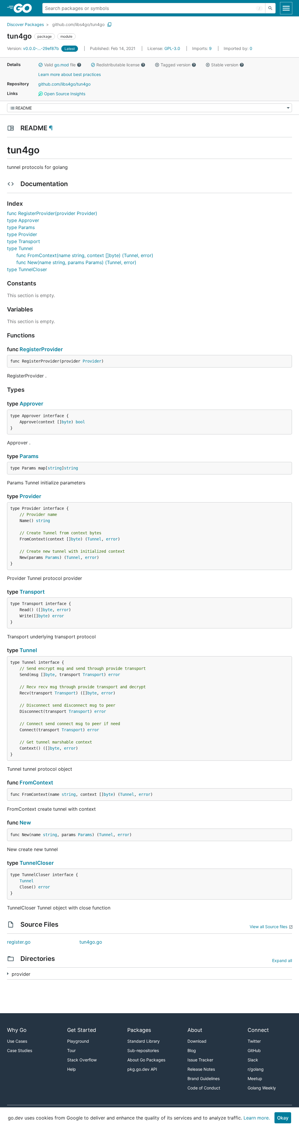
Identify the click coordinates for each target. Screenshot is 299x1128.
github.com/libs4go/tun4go (78, 24)
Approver (31, 404)
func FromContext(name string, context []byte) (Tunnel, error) (84, 255)
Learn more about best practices (69, 74)
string (55, 468)
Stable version (224, 64)
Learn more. (257, 1118)
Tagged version (175, 64)
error (112, 539)
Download (196, 1041)
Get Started (81, 1030)
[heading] (24, 8)
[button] (40, 65)
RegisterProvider (41, 349)
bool (80, 422)
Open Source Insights (64, 93)
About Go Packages (146, 1059)
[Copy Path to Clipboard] (109, 24)
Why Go (17, 1030)
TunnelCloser (37, 863)
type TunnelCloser (27, 269)
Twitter (254, 1041)
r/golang (256, 1069)
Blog (191, 1050)
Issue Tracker (200, 1059)
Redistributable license (118, 64)
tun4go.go (90, 942)
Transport (32, 592)
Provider (92, 361)
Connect (258, 1030)
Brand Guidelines (203, 1078)
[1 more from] (7, 973)
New (25, 822)
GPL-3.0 (172, 48)
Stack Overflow (82, 1059)
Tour (71, 1050)
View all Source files (268, 926)
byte (66, 422)
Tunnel (94, 539)
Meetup (255, 1078)
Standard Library (143, 1041)
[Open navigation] (286, 8)
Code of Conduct (203, 1087)
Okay (282, 1118)
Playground (78, 1041)
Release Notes (201, 1069)
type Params (21, 227)
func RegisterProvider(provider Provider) (52, 213)
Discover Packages (25, 24)
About (194, 1030)
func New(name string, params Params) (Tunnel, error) (76, 262)
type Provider (22, 234)
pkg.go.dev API (142, 1069)
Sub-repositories (143, 1050)
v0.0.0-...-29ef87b (33, 48)
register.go (19, 942)
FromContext (36, 782)
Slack (253, 1059)
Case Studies (19, 1050)
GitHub (254, 1050)
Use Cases (17, 1041)
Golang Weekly (262, 1087)
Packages (139, 1030)
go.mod (61, 64)
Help (71, 1069)
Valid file (60, 64)
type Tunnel (20, 248)
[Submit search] (270, 8)
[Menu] (149, 107)
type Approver (23, 220)
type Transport (23, 241)
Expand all (282, 960)
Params (29, 456)
